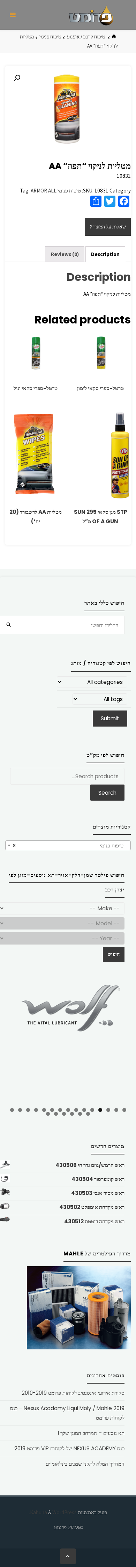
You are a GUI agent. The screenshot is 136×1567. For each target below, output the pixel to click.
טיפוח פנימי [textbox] (70, 845)
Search (107, 792)
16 (88, 1114)
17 (80, 1114)
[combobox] (67, 845)
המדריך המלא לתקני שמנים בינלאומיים (85, 1463)
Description (105, 254)
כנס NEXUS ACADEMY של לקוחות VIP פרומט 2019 (69, 1448)
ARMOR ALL (43, 190)
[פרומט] (91, 15)
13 (28, 1110)
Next (122, 1040)
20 (56, 1114)
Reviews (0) (65, 254)
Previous (14, 1041)
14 (20, 1110)
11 (44, 1110)
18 (72, 1114)
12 (36, 1110)
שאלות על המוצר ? (108, 227)
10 (52, 1110)
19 (64, 1114)
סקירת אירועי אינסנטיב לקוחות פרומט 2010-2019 (73, 1393)
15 (12, 1110)
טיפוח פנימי (50, 37)
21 (48, 1114)
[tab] (105, 254)
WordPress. (53, 1512)
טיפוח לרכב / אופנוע (86, 37)
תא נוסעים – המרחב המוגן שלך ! (91, 1433)
